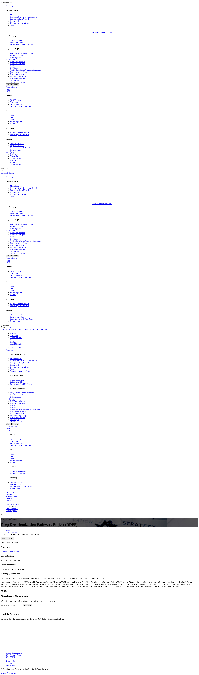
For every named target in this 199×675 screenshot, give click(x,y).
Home (8, 530)
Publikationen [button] (11, 60)
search (3, 2)
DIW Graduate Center (14, 655)
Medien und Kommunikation (20, 106)
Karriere (13, 160)
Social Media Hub (16, 164)
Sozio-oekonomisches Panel (102, 33)
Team (12, 119)
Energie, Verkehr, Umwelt (19, 19)
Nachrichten (14, 102)
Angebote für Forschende (19, 133)
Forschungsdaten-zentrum (19, 135)
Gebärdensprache (12, 509)
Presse (8, 89)
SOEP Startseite (16, 100)
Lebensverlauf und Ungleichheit (22, 44)
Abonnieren (27, 605)
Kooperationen (15, 150)
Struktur (13, 115)
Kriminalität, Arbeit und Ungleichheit (23, 17)
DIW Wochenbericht (17, 62)
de (10, 327)
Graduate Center (16, 158)
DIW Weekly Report (17, 64)
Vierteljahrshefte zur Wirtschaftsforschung (25, 70)
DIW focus (14, 68)
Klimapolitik (14, 21)
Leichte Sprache (11, 511)
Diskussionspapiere (17, 74)
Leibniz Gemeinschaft (14, 653)
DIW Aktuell (15, 66)
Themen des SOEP (17, 144)
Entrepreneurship (16, 42)
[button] (5, 2)
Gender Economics (17, 40)
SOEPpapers (14, 80)
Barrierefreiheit (11, 661)
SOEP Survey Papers (18, 82)
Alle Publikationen (12, 85)
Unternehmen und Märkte (19, 23)
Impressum (9, 663)
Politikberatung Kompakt (19, 76)
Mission (13, 117)
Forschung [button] (9, 6)
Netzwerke (14, 156)
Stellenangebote (16, 122)
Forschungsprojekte (17, 55)
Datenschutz (10, 665)
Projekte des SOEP (17, 146)
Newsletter (5, 609)
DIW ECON (10, 657)
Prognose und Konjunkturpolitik (22, 53)
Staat (12, 25)
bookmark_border (7, 173)
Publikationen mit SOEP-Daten (21, 148)
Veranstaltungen (11, 87)
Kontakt (13, 124)
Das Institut (14, 154)
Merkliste (16, 348)
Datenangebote (15, 58)
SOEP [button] (8, 91)
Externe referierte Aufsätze (19, 72)
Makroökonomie (16, 15)
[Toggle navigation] (11, 2)
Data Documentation (17, 78)
